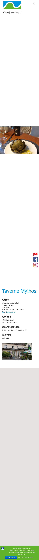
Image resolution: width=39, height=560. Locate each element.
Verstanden (11, 557)
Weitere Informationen (25, 557)
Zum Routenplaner (8, 312)
